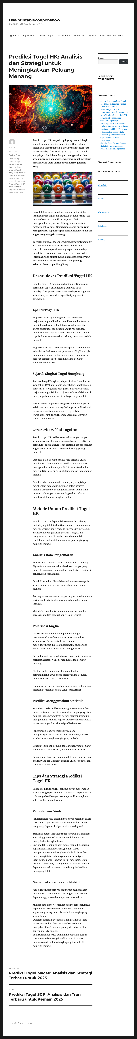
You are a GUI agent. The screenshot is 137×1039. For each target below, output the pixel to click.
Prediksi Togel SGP (17, 184)
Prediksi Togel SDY (17, 181)
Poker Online (64, 35)
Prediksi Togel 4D (16, 159)
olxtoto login (103, 212)
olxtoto (101, 199)
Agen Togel (29, 35)
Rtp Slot (91, 35)
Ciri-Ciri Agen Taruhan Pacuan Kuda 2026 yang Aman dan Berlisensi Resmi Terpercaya (113, 146)
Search (101, 58)
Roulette (79, 35)
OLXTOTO (30, 1023)
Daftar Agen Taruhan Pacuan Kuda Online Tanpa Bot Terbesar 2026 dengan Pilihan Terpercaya (114, 126)
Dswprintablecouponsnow (34, 20)
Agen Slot (14, 35)
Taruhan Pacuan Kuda (111, 35)
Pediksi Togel (46, 35)
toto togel (102, 226)
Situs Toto (102, 185)
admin (12, 147)
